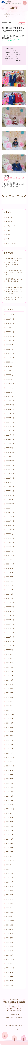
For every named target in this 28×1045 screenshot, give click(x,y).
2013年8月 (10, 976)
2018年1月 (9, 753)
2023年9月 (10, 465)
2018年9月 (10, 719)
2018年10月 (10, 714)
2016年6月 (10, 835)
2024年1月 (10, 448)
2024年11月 (10, 405)
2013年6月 (10, 985)
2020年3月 (10, 641)
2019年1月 (9, 701)
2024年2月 (10, 444)
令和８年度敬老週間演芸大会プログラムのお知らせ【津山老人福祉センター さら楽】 (14, 290)
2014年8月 (10, 929)
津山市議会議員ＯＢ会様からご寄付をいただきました (14, 272)
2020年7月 (10, 624)
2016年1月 (9, 856)
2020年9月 (10, 615)
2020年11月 (10, 607)
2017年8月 (10, 774)
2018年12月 (10, 706)
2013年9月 (10, 972)
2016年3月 (10, 847)
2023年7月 (10, 474)
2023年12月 (10, 452)
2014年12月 (10, 912)
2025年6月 (10, 375)
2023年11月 (10, 456)
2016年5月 (10, 839)
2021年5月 (10, 581)
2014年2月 (10, 951)
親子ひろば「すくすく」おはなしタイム (14, 298)
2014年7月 (10, 933)
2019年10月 (10, 663)
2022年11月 (10, 508)
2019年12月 (10, 654)
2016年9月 (10, 822)
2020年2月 (10, 646)
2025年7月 (10, 370)
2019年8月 (10, 671)
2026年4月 (10, 332)
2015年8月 (10, 878)
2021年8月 (10, 568)
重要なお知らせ (11, 243)
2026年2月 (10, 340)
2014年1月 (9, 955)
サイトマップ (14, 1029)
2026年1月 (10, 345)
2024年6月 (10, 426)
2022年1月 (10, 551)
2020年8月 (10, 620)
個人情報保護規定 (12, 1025)
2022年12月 (10, 504)
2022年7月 (10, 525)
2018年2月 (10, 749)
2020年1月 (10, 650)
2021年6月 (10, 577)
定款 (20, 1025)
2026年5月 (10, 327)
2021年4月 (10, 585)
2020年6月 (10, 628)
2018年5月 (10, 736)
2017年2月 (10, 800)
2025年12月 (10, 349)
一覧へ (14, 196)
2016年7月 (10, 830)
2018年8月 (10, 723)
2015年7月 (10, 882)
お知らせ (9, 222)
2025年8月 (10, 366)
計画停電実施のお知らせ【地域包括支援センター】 (14, 281)
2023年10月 (10, 461)
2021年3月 (10, 590)
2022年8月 (10, 521)
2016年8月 (10, 826)
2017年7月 (10, 779)
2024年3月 (10, 439)
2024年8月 (10, 418)
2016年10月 (10, 817)
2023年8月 (10, 469)
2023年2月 (10, 495)
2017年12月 (10, 757)
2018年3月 (10, 744)
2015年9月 (10, 873)
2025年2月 (10, 392)
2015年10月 (10, 869)
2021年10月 (10, 564)
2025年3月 (10, 388)
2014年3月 (10, 946)
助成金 (8, 230)
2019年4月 (10, 688)
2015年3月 (10, 899)
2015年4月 (10, 895)
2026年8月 (10, 315)
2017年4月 (10, 792)
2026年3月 (10, 336)
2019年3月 (10, 693)
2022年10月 (10, 512)
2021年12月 (10, 555)
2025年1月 (10, 396)
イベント (9, 217)
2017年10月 (10, 766)
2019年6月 (10, 680)
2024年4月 (10, 435)
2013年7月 (10, 981)
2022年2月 (10, 547)
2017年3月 (10, 796)
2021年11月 (10, 560)
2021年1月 (9, 598)
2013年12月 (10, 959)
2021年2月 (10, 594)
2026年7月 (10, 319)
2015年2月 (10, 903)
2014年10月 (10, 921)
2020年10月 (10, 611)
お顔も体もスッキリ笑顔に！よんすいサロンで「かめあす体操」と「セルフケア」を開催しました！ (14, 262)
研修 (7, 239)
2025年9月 (10, 362)
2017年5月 (10, 787)
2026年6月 (10, 323)
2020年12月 (10, 603)
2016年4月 (10, 843)
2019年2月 (10, 697)
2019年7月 (10, 676)
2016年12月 (10, 809)
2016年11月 (10, 813)
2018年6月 (10, 731)
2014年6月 (10, 938)
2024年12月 (10, 401)
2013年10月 (10, 968)
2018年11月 (10, 710)
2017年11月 (10, 762)
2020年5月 (10, 633)
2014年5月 (10, 942)
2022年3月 (10, 542)
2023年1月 (10, 499)
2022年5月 (10, 534)
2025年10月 (10, 358)
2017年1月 (9, 805)
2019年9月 (10, 667)
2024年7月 (10, 422)
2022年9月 (10, 517)
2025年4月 (10, 383)
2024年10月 (10, 409)
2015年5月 (9, 890)
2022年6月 (10, 529)
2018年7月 (10, 727)
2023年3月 (10, 491)
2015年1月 (9, 908)
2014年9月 (10, 925)
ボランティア (10, 226)
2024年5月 (10, 431)
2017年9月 (10, 770)
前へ (6, 196)
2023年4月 (10, 486)
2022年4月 (10, 538)
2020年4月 (10, 637)
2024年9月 (10, 413)
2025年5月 (10, 379)
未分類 (8, 234)
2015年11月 (10, 865)
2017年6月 (10, 783)
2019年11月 (10, 658)
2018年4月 (10, 740)
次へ (22, 196)
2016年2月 (10, 852)
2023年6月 (10, 478)
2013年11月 (10, 964)
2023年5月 (10, 482)
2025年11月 (10, 353)
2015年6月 (10, 886)
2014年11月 (10, 916)
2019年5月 (10, 684)
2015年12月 (10, 860)
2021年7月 (10, 572)
